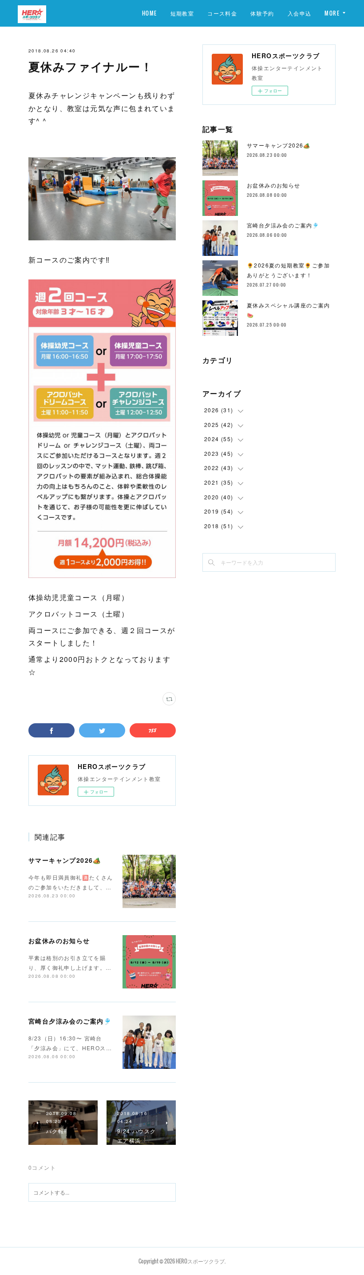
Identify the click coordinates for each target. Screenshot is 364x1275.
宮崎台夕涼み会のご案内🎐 (70, 1020)
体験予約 (262, 13)
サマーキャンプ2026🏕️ (64, 860)
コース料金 (222, 13)
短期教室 (182, 13)
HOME (149, 13)
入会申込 (300, 13)
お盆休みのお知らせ (59, 940)
